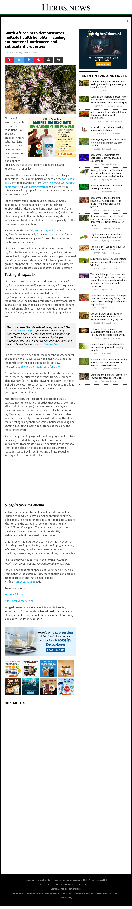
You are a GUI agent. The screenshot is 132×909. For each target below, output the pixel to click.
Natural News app (21, 330)
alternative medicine (35, 607)
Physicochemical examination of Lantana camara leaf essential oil (107, 236)
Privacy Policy (66, 898)
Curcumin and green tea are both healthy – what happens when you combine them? (108, 84)
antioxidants (12, 611)
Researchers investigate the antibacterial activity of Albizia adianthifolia (105, 158)
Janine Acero (30, 52)
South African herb (30, 619)
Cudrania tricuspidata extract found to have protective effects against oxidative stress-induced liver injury (108, 100)
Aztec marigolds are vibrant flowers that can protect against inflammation (108, 115)
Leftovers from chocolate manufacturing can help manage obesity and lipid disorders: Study (107, 332)
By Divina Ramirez (110, 91)
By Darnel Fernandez (110, 268)
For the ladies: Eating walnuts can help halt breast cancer (107, 248)
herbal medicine (50, 611)
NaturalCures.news (24, 581)
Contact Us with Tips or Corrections (66, 889)
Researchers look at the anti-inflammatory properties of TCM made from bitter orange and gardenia (106, 202)
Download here (51, 344)
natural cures (21, 615)
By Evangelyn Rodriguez (112, 106)
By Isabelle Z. (107, 354)
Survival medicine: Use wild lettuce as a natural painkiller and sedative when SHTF (108, 262)
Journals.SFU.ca (14, 594)
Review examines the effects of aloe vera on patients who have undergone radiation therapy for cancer (107, 220)
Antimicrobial (57, 607)
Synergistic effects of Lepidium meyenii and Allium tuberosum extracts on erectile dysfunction (106, 173)
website (41, 230)
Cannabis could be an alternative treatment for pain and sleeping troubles (107, 347)
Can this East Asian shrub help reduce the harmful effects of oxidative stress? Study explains (106, 316)
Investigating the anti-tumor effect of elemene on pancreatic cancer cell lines (108, 142)
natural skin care (62, 615)
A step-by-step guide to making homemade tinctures (106, 129)
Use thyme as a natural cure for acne (38, 366)
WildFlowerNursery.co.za (19, 601)
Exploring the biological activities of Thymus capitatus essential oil (108, 376)
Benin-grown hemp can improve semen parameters (107, 187)
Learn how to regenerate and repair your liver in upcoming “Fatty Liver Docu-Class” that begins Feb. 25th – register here (108, 300)
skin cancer (11, 619)
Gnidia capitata (30, 611)
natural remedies (40, 615)
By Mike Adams (108, 289)
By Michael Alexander (111, 134)
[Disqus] (40, 748)
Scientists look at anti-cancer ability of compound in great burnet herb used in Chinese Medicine (108, 362)
